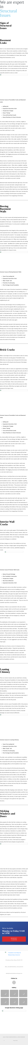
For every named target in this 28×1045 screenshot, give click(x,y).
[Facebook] (14, 982)
